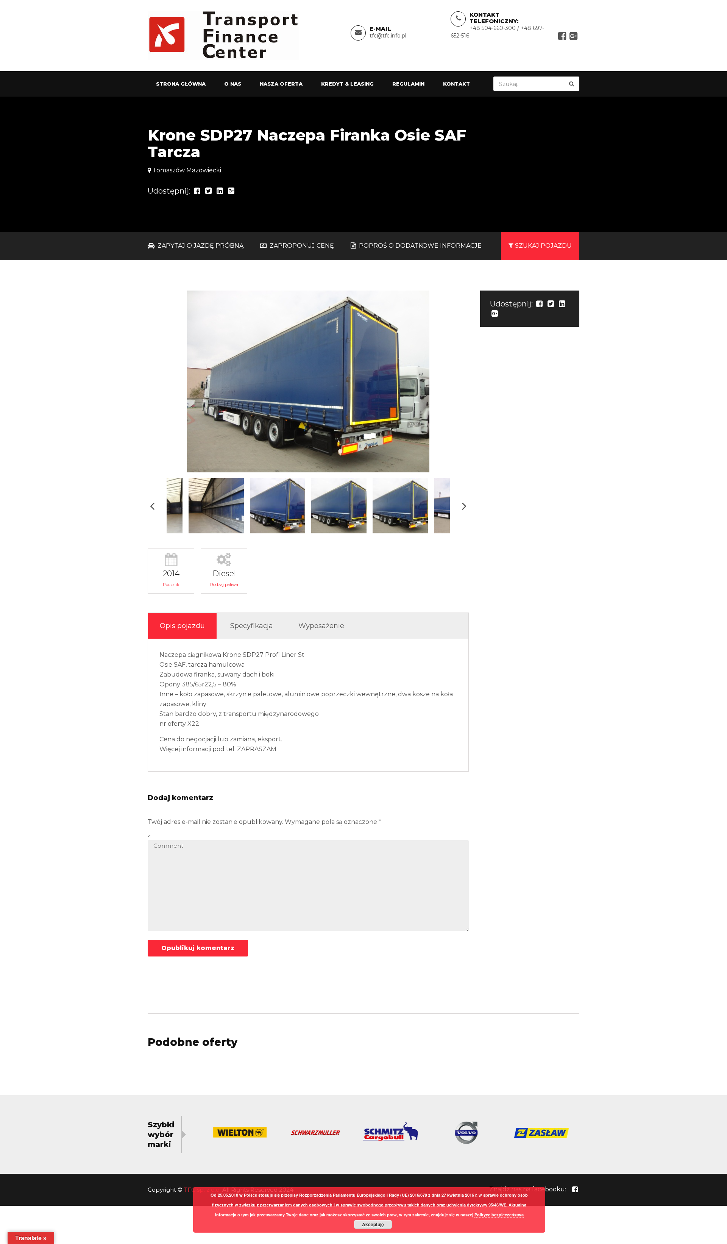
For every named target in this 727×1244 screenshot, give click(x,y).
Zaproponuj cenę (301, 245)
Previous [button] (152, 506)
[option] (308, 381)
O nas (232, 84)
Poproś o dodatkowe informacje (419, 245)
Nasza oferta (281, 84)
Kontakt (456, 84)
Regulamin (408, 84)
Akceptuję (373, 1224)
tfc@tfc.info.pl (388, 35)
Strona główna (181, 84)
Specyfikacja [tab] (251, 626)
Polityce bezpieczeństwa (499, 1214)
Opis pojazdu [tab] (182, 626)
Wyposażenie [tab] (321, 626)
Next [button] (464, 506)
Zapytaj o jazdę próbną (199, 245)
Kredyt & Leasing (347, 84)
